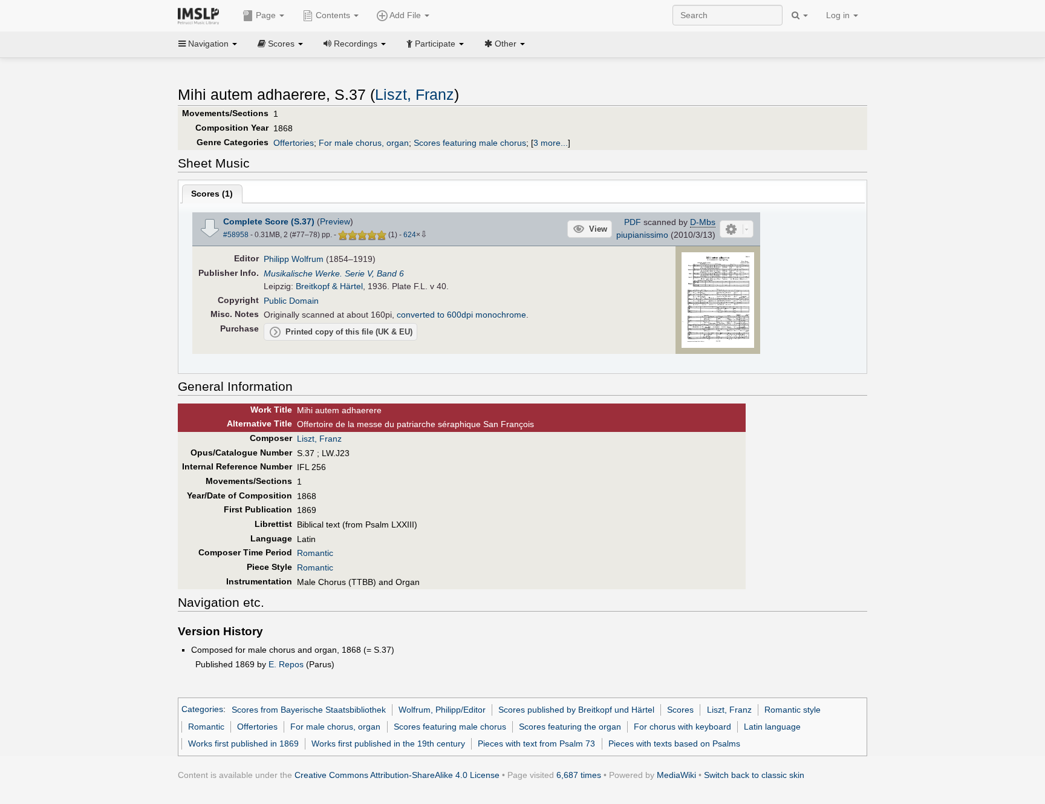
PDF (632, 222)
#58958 (236, 234)
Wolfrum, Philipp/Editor (442, 709)
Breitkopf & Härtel (329, 286)
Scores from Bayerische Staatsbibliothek (309, 709)
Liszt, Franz (414, 95)
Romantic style (792, 709)
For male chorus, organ (364, 143)
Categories (202, 709)
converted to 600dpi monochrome (461, 314)
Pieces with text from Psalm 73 (536, 743)
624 (409, 234)
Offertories (293, 143)
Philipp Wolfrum (294, 259)
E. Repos (286, 664)
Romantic (315, 553)
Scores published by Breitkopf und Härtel (576, 709)
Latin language (772, 726)
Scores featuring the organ (570, 726)
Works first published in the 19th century (388, 743)
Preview (335, 221)
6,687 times (578, 775)
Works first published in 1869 (243, 743)
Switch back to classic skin (754, 775)
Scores (680, 709)
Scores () (212, 193)
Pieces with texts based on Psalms (674, 743)
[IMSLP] (201, 15)
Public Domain (291, 301)
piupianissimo (642, 235)
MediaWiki (676, 775)
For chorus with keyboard (682, 726)
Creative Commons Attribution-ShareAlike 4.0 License (397, 775)
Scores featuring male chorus (470, 143)
